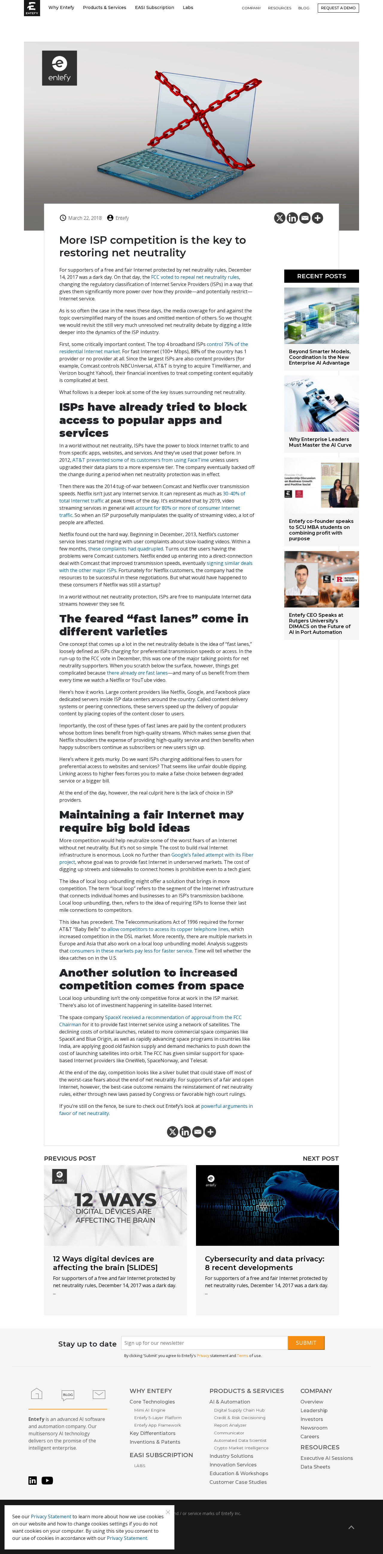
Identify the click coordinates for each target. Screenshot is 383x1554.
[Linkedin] (292, 218)
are (141, 673)
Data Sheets (315, 1467)
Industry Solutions (231, 1456)
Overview (311, 1402)
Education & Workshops (238, 1473)
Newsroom (314, 1428)
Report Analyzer (230, 1425)
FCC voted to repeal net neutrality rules (195, 277)
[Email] (305, 218)
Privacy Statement (51, 1516)
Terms (242, 1355)
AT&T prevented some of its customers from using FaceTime (140, 460)
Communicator (229, 1432)
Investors (311, 1419)
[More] (317, 218)
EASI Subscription (154, 7)
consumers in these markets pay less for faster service (131, 950)
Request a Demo (338, 8)
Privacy (203, 1355)
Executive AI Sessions (326, 1458)
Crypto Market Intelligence (241, 1447)
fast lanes (156, 673)
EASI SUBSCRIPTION (161, 1455)
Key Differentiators (153, 1433)
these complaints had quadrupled (125, 548)
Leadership (314, 1410)
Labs (188, 7)
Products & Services (104, 7)
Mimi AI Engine (149, 1410)
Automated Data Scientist (240, 1440)
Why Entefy (61, 7)
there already (122, 673)
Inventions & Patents (155, 1442)
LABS (139, 1465)
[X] (279, 218)
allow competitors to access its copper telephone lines (168, 929)
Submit (306, 1342)
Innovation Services (233, 1465)
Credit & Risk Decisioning (239, 1417)
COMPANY (251, 8)
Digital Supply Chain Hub (239, 1410)
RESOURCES (279, 8)
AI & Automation (229, 1402)
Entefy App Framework (157, 1425)
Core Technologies (152, 1402)
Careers (309, 1436)
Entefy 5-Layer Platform (158, 1417)
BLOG (303, 8)
